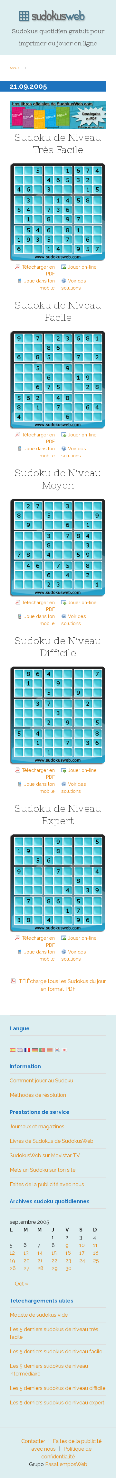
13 (26, 1253)
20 (27, 1261)
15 (54, 1253)
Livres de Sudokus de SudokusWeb (51, 1141)
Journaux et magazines (37, 1127)
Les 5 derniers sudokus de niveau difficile (57, 1388)
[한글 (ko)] (57, 1049)
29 (55, 1268)
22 (54, 1261)
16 (68, 1253)
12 (12, 1253)
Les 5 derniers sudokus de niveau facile (56, 1351)
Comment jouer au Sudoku (41, 1081)
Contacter (33, 1441)
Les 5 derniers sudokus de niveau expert (57, 1403)
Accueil (16, 68)
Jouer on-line (82, 267)
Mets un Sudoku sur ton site (42, 1170)
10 (82, 1245)
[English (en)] (20, 1049)
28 (40, 1268)
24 (82, 1261)
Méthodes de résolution (38, 1095)
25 (96, 1261)
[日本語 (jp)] (64, 1049)
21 (40, 1261)
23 (68, 1261)
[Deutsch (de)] (35, 1049)
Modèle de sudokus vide (39, 1315)
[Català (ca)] (50, 1049)
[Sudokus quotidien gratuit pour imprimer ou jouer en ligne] (58, 16)
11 (95, 1245)
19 (12, 1261)
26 (13, 1268)
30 (68, 1268)
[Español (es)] (12, 1049)
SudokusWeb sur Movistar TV (45, 1155)
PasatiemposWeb (66, 1464)
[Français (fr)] (27, 1049)
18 (96, 1253)
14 (40, 1253)
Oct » (21, 1284)
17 (81, 1253)
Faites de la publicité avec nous (47, 1184)
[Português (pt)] (42, 1049)
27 (26, 1268)
